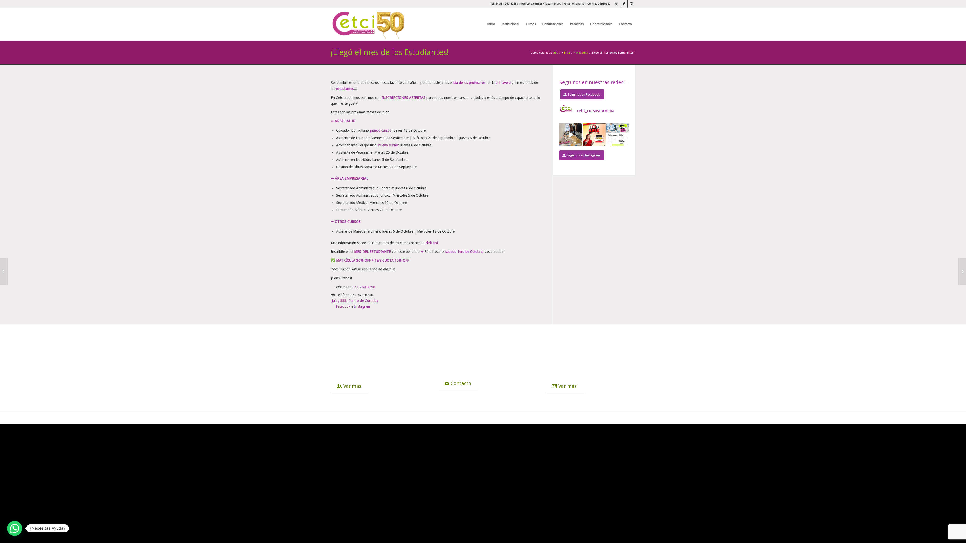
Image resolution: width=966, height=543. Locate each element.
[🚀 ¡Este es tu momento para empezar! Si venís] (617, 134)
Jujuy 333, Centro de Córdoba (355, 301)
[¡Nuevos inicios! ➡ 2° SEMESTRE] (4, 271)
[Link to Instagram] (631, 4)
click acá (432, 243)
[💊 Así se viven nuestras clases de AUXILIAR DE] (570, 134)
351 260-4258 (364, 287)
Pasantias (572, 339)
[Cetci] (368, 24)
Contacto (463, 339)
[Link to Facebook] (623, 4)
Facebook (343, 306)
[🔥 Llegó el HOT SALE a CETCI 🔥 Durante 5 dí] (594, 134)
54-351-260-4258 (476, 349)
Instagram (362, 306)
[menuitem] (491, 24)
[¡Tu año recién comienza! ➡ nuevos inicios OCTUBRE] (962, 271)
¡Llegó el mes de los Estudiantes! (390, 52)
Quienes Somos (367, 339)
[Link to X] (616, 4)
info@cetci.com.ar (530, 3)
